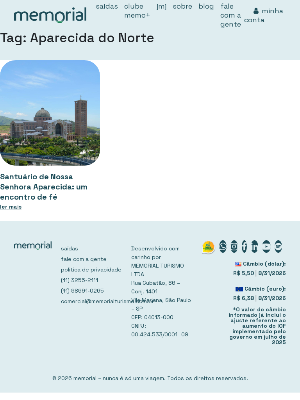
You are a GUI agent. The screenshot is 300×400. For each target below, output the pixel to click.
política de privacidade (91, 269)
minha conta (263, 15)
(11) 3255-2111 (79, 280)
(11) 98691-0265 (82, 290)
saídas (69, 248)
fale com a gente (84, 258)
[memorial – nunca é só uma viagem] (50, 15)
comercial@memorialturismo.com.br (91, 301)
